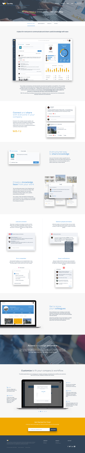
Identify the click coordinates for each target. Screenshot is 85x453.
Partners (45, 443)
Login (72, 3)
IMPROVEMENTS (41, 23)
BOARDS (56, 23)
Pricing (62, 3)
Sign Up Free (79, 3)
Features (57, 3)
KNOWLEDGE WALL (31, 23)
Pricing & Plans (58, 443)
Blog (68, 3)
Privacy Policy (27, 447)
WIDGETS (49, 23)
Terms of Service (21, 447)
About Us (45, 442)
